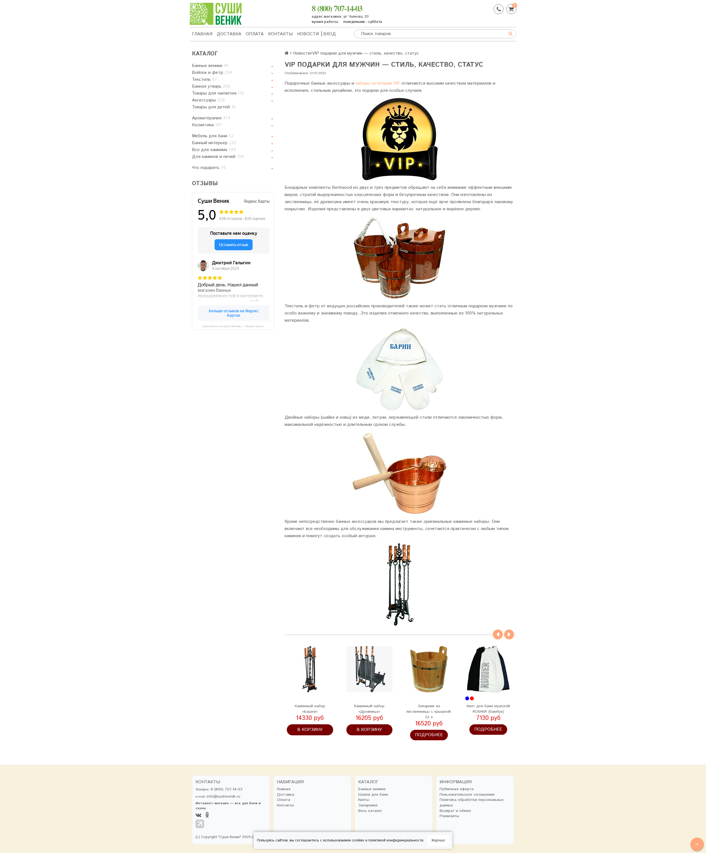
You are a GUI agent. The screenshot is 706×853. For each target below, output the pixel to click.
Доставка (229, 34)
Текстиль (204, 79)
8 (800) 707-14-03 (337, 8)
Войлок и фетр (212, 72)
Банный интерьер (214, 143)
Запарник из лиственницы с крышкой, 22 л (429, 711)
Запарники (368, 805)
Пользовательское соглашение (467, 794)
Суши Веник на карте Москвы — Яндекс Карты (233, 326)
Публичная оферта (457, 789)
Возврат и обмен (455, 811)
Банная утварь (211, 86)
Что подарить (209, 168)
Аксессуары (208, 100)
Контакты (280, 34)
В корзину (310, 729)
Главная (202, 34)
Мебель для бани (213, 136)
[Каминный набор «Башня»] (310, 669)
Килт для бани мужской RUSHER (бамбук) (488, 708)
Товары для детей (214, 107)
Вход (329, 34)
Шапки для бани (373, 794)
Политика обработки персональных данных (472, 802)
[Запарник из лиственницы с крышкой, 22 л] (429, 669)
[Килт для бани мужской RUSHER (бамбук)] (488, 669)
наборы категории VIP (377, 83)
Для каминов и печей (218, 157)
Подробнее (429, 735)
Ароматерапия (211, 118)
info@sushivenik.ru (223, 796)
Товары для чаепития (218, 93)
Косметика (207, 125)
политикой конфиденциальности (395, 840)
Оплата (255, 34)
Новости (308, 34)
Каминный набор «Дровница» (369, 708)
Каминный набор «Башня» (310, 708)
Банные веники (210, 66)
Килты (363, 800)
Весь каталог (370, 811)
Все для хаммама (214, 150)
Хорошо (438, 840)
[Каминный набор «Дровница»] (369, 669)
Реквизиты (449, 816)
